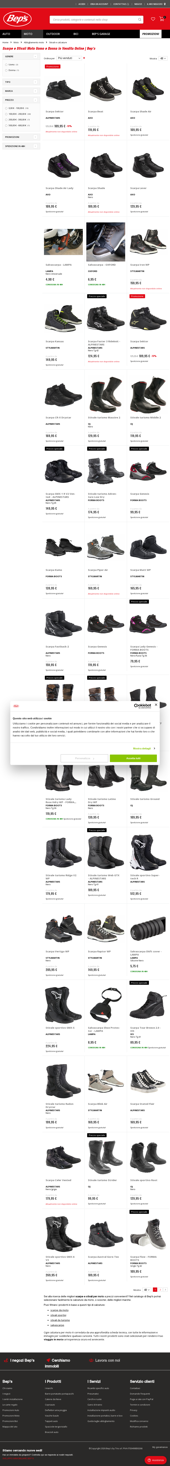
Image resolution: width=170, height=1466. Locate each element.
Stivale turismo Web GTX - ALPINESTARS (103, 877)
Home (5, 42)
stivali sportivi (58, 1315)
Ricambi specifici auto (98, 1388)
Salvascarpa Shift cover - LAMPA (146, 953)
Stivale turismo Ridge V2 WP (61, 877)
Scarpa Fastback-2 (57, 646)
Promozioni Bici (10, 1421)
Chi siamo (7, 1388)
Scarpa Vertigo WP (57, 951)
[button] (153, 19)
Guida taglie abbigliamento (101, 1421)
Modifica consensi (139, 1421)
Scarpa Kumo (54, 570)
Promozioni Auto (10, 1410)
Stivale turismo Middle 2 (145, 417)
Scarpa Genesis (139, 493)
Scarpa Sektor (55, 111)
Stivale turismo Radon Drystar (59, 1105)
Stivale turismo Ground (145, 799)
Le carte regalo (9, 1404)
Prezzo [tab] (9, 99)
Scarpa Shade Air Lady (59, 188)
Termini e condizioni (140, 1404)
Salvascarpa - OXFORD (102, 264)
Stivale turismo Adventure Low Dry (102, 495)
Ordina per (49, 58)
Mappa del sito (9, 1426)
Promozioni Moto (11, 1415)
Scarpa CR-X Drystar (58, 417)
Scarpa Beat (95, 111)
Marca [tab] (9, 90)
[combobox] (96, 20)
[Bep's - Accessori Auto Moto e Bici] (17, 18)
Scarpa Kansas (55, 341)
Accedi (82, 4)
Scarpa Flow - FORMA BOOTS (143, 1258)
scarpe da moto (59, 1310)
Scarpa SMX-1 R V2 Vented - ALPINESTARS (60, 495)
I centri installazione (12, 1399)
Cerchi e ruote (94, 1399)
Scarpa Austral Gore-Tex (103, 1256)
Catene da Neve (53, 1399)
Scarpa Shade (96, 188)
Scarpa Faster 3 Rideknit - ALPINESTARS (104, 343)
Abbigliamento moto (34, 42)
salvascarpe (57, 1325)
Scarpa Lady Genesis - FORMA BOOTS (144, 648)
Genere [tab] (9, 56)
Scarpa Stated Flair (142, 1103)
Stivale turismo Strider (102, 1180)
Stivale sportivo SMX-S (60, 1027)
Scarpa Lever (138, 188)
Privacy (133, 1410)
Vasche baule (52, 1415)
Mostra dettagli (142, 748)
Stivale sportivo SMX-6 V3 (60, 1258)
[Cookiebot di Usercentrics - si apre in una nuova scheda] (136, 706)
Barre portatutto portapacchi (59, 1393)
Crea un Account (99, 4)
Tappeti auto (51, 1421)
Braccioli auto (51, 1432)
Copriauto (50, 1404)
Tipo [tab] (7, 81)
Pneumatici (93, 1393)
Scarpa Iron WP (139, 264)
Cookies (134, 1415)
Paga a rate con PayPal (141, 1399)
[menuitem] (10, 34)
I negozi (6, 1393)
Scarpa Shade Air (140, 111)
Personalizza (82, 758)
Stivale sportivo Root (143, 1180)
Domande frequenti (140, 1393)
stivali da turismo (60, 1320)
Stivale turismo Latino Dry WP (102, 800)
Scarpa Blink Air (97, 1103)
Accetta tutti (133, 758)
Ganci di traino (94, 1404)
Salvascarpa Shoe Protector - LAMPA (104, 1029)
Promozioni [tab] (12, 136)
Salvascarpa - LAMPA (59, 264)
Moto (16, 42)
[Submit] (139, 19)
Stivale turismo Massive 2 (104, 417)
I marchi (49, 1388)
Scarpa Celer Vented (58, 1180)
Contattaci (120, 4)
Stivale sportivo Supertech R (145, 877)
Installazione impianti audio (101, 1410)
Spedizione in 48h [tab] (15, 146)
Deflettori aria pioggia (56, 1410)
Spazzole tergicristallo (56, 1426)
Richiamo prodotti (139, 1426)
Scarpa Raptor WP (99, 951)
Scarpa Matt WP (140, 570)
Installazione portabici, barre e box (105, 1415)
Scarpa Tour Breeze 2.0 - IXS (145, 1029)
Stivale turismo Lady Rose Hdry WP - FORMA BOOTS (60, 802)
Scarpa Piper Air (98, 570)
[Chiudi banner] (156, 706)
